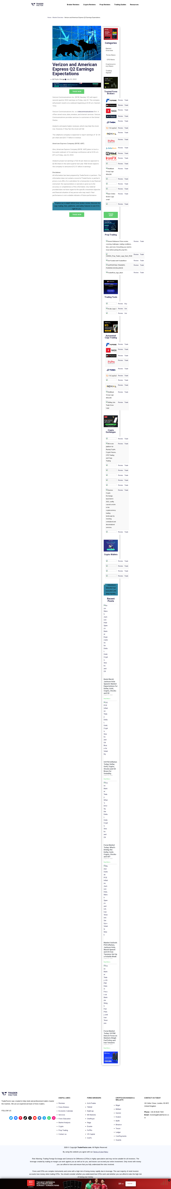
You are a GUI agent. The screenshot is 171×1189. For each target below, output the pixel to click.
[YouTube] (35, 1118)
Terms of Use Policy (100, 1152)
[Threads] (30, 1118)
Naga (89, 1123)
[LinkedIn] (39, 1118)
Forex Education (64, 1119)
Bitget (118, 1105)
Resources (134, 5)
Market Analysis (64, 1123)
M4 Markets (91, 1115)
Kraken (118, 1117)
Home (49, 17)
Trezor (118, 1128)
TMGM (89, 1107)
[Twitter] (11, 1118)
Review (120, 100)
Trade (126, 100)
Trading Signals (109, 72)
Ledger (118, 1132)
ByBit (118, 1121)
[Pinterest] (20, 1118)
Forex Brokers (63, 1107)
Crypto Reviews (89, 5)
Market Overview (58, 17)
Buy (125, 303)
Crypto (60, 1126)
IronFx (89, 1138)
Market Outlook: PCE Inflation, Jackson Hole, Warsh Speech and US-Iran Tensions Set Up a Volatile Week (110, 950)
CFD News (111, 60)
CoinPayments (121, 1136)
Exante (89, 1126)
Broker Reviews (73, 5)
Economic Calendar (65, 1111)
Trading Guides (120, 5)
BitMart (118, 1109)
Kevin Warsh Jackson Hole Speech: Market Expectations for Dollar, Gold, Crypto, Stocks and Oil (111, 686)
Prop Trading (63, 1130)
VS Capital (91, 1134)
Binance (119, 1125)
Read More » (107, 698)
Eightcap (90, 1111)
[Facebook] (16, 1118)
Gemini (118, 1113)
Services (61, 1115)
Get (125, 308)
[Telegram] (44, 1118)
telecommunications (85, 112)
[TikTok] (25, 1118)
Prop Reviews (105, 5)
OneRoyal (90, 1119)
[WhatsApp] (49, 1118)
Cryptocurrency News (110, 65)
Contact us (62, 1134)
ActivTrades (91, 1103)
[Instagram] (54, 1118)
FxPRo (89, 1130)
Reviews (61, 1103)
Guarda (118, 1140)
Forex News (110, 55)
